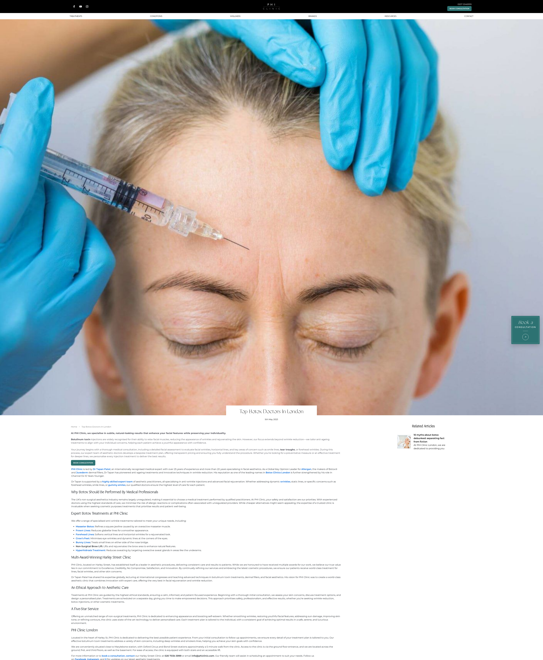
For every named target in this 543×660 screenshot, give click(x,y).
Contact (468, 16)
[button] (459, 8)
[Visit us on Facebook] (74, 6)
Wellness (235, 16)
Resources (390, 16)
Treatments (76, 16)
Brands (312, 16)
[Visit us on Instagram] (87, 6)
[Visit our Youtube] (80, 6)
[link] (74, 426)
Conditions (156, 16)
